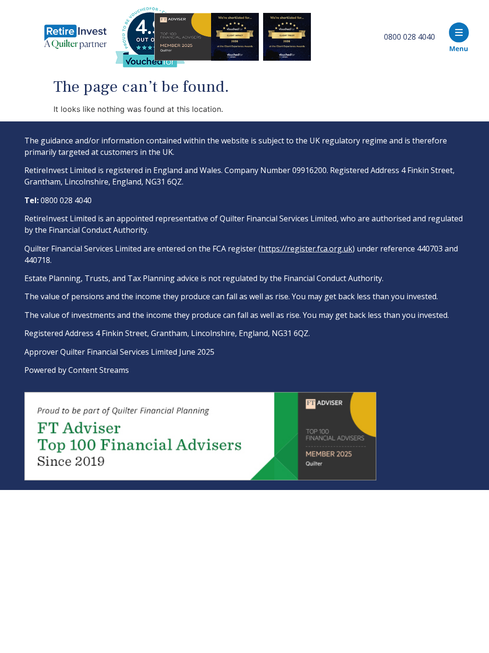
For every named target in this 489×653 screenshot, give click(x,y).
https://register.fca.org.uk (306, 248)
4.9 (149, 27)
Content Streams (98, 370)
